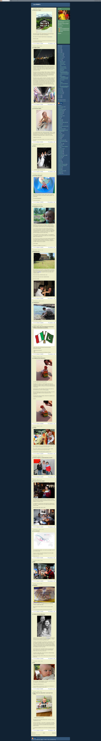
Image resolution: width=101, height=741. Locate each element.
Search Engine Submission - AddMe (37, 739)
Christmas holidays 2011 (62, 122)
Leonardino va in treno (38, 206)
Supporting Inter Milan (62, 165)
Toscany (60, 168)
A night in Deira (36, 47)
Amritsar (60, 114)
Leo (59, 138)
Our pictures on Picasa (62, 155)
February (61, 92)
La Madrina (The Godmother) (39, 358)
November (61, 54)
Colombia (60, 123)
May (60, 88)
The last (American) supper (39, 480)
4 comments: (51, 611)
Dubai (60, 127)
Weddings (60, 173)
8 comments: (51, 730)
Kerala (60, 133)
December (61, 53)
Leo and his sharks (37, 108)
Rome (60, 160)
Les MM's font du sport (62, 141)
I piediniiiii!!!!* (36, 302)
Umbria (60, 169)
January (61, 93)
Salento (60, 161)
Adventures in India (62, 109)
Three (34, 146)
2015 (60, 48)
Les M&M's (36, 4)
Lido (59, 142)
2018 (60, 47)
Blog (59, 118)
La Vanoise (60, 136)
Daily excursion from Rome (63, 126)
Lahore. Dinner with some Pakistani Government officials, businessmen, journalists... (43, 327)
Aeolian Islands (61, 110)
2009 (60, 97)
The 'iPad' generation (37, 175)
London (60, 145)
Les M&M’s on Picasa (62, 100)
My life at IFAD (61, 148)
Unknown (61, 31)
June (61, 60)
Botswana (60, 119)
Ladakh (60, 137)
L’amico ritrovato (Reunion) (39, 614)
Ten (34, 662)
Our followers (61, 152)
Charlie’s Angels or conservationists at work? (42, 457)
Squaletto (35, 585)
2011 (60, 95)
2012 (60, 52)
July (60, 59)
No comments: (50, 104)
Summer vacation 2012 (62, 164)
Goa (59, 132)
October (61, 55)
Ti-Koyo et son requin (46, 132)
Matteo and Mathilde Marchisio (64, 28)
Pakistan (60, 157)
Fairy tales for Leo (61, 128)
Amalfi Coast (61, 113)
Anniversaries (61, 115)
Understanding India (62, 170)
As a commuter (36, 531)
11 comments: (51, 423)
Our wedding (61, 156)
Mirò (34, 561)
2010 (60, 96)
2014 (60, 49)
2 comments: (51, 43)
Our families (61, 151)
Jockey (34, 427)
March (61, 91)
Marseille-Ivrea (36, 251)
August (61, 58)
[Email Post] (54, 43)
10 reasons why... (61, 106)
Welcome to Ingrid (37, 10)
